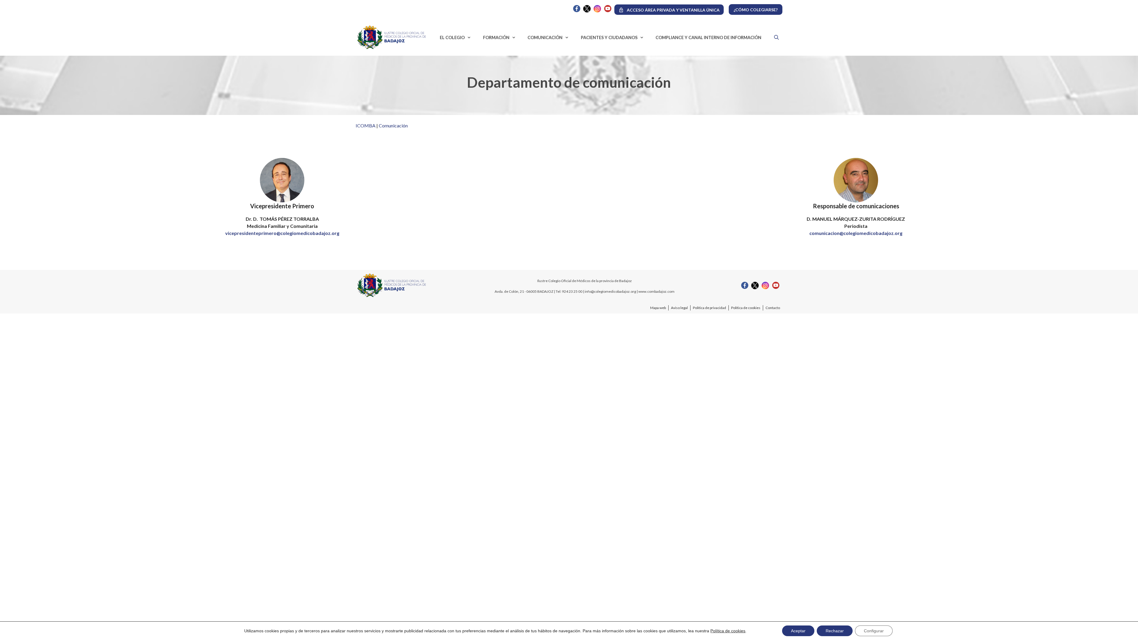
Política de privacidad (709, 307)
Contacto (772, 307)
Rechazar (835, 630)
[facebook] (576, 10)
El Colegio (452, 37)
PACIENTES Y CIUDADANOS (609, 37)
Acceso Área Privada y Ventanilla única (673, 9)
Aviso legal (679, 307)
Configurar (874, 630)
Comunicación (545, 37)
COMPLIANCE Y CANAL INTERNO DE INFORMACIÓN (708, 37)
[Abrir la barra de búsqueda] (774, 37)
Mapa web (658, 307)
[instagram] (597, 10)
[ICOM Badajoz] (392, 296)
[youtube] (607, 10)
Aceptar (798, 630)
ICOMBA (365, 125)
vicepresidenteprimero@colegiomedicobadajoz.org (282, 233)
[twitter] (587, 10)
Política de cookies (745, 307)
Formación (496, 37)
